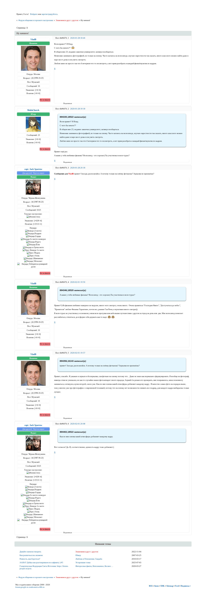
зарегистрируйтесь (49, 14)
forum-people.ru (22, 587)
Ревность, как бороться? (30, 559)
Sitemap (169, 586)
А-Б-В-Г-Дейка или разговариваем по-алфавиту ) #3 (41, 562)
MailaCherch (33, 110)
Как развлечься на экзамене (31, 555)
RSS (150, 586)
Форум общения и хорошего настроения (35, 20)
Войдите (34, 14)
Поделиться (64, 103)
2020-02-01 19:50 (77, 282)
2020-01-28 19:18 (77, 109)
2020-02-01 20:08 (77, 424)
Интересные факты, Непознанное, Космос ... (94, 566)
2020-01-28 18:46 (77, 38)
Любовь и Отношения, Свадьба (89, 559)
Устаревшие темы (83, 562)
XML (162, 586)
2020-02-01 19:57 (77, 353)
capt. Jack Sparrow (33, 169)
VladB (33, 39)
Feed (177, 586)
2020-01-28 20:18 (77, 168)
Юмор (78, 555)
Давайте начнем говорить (30, 552)
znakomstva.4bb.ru (36, 587)
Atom (156, 586)
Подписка (185, 586)
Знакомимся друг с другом (67, 20)
